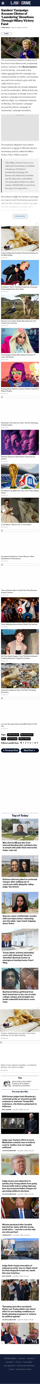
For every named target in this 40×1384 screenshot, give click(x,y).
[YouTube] (21, 743)
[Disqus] (20, 783)
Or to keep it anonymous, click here (21, 1085)
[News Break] (37, 743)
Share (6, 33)
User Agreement (9, 1366)
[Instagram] (28, 743)
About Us (22, 1358)
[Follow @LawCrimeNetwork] (33, 743)
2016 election (13, 735)
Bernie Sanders (27, 735)
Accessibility (27, 1362)
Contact (11, 1369)
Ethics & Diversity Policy (25, 1366)
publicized (30, 213)
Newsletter (10, 1362)
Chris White (5, 27)
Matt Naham (6, 1109)
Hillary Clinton (24, 739)
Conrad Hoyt (7, 1235)
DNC (3, 739)
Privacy (18, 1362)
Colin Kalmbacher (9, 1150)
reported (11, 73)
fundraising (12, 739)
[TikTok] (26, 743)
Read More (20, 216)
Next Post (28, 750)
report (16, 148)
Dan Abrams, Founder (24, 1369)
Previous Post (11, 750)
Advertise (30, 1358)
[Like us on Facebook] (23, 743)
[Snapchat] (35, 743)
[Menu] (3, 3)
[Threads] (30, 743)
